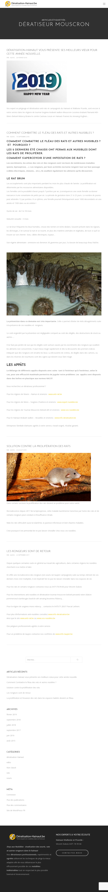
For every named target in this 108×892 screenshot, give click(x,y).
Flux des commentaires (16, 805)
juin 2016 (10, 735)
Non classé (11, 767)
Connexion (11, 794)
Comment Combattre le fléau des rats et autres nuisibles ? (31, 682)
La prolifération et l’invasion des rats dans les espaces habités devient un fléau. (40, 698)
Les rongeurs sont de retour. (19, 693)
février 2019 (12, 714)
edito (9, 762)
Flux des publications (15, 800)
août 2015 (11, 740)
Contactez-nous (72, 853)
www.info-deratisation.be (65, 418)
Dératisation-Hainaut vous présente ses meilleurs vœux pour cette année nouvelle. (42, 677)
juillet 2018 (11, 725)
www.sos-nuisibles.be (70, 410)
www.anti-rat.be (55, 394)
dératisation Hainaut (15, 757)
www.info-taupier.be (64, 634)
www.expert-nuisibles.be (67, 402)
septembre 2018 (14, 719)
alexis (12, 58)
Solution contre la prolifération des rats (23, 687)
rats (8, 773)
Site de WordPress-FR (16, 810)
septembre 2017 (14, 730)
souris (9, 778)
